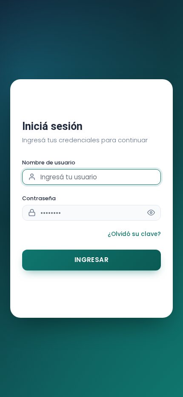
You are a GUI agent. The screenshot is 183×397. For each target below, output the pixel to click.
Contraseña (39, 198)
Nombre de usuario (48, 162)
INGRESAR (91, 259)
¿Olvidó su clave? (134, 234)
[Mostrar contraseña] (151, 212)
